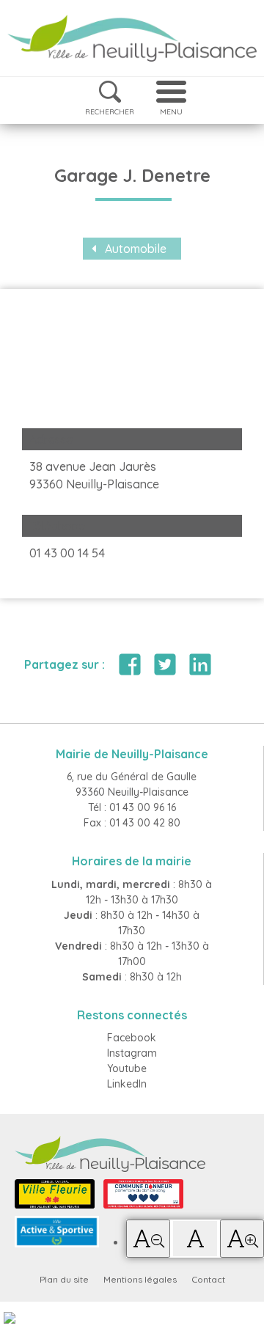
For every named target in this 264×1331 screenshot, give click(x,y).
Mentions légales (140, 1279)
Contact (208, 1279)
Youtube (127, 1068)
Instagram (132, 1053)
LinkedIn (127, 1083)
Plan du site (64, 1279)
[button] (148, 1239)
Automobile (135, 248)
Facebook (131, 1037)
